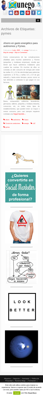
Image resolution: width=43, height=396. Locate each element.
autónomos (16, 120)
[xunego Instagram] (5, 13)
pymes (7, 127)
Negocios (16, 378)
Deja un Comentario (21, 52)
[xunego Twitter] (39, 13)
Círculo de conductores (12, 123)
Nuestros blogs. (20, 381)
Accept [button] (17, 393)
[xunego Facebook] (33, 13)
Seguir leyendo (19, 114)
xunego (26, 50)
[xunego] (21, 5)
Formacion (32, 381)
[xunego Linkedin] (22, 13)
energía (26, 123)
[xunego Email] (11, 13)
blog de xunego (8, 52)
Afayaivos (7, 378)
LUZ (34, 123)
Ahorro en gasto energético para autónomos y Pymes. (20, 44)
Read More (32, 393)
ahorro (7, 120)
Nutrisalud (25, 378)
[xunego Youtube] (16, 13)
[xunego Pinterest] (28, 13)
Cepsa (26, 120)
